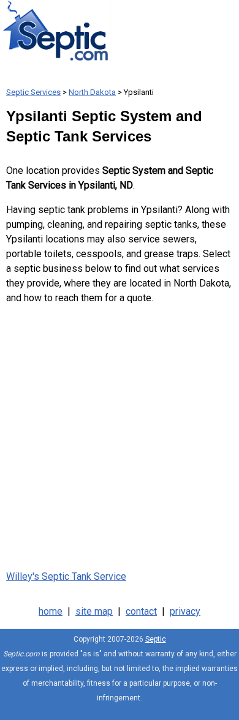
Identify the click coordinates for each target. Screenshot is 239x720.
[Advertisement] (119, 434)
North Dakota (92, 92)
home (51, 611)
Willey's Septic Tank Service (66, 576)
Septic (155, 639)
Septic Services (33, 92)
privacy (185, 611)
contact (141, 611)
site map (94, 611)
